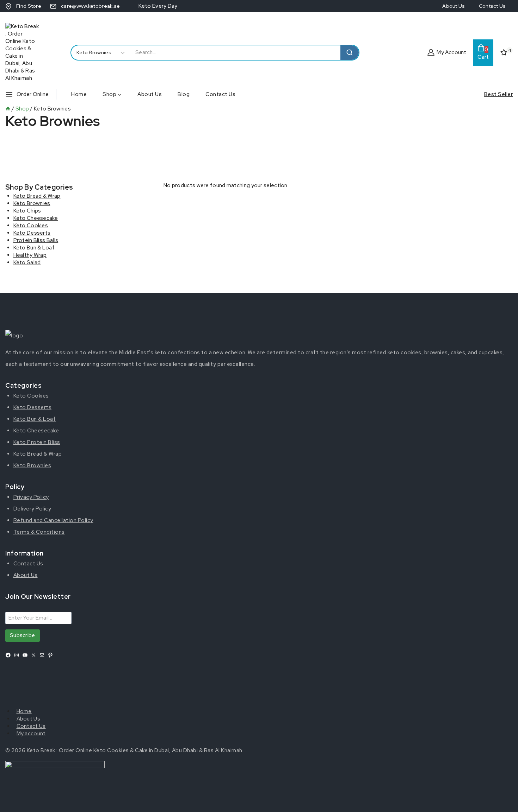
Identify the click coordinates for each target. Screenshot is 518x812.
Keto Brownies (31, 203)
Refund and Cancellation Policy (53, 520)
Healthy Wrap (30, 255)
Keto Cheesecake (35, 218)
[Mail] (42, 655)
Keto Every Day (157, 5)
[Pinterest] (50, 655)
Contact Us (492, 6)
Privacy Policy (31, 497)
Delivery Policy (32, 508)
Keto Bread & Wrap (37, 195)
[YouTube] (25, 655)
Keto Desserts (32, 232)
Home (79, 94)
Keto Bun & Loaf (34, 247)
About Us (453, 6)
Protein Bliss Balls (35, 240)
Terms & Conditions (39, 531)
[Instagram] (16, 655)
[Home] (8, 108)
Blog (184, 94)
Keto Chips (27, 210)
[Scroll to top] (501, 799)
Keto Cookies (30, 225)
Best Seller (498, 94)
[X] (33, 655)
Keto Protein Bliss (36, 442)
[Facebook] (8, 655)
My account (31, 733)
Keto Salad (27, 262)
